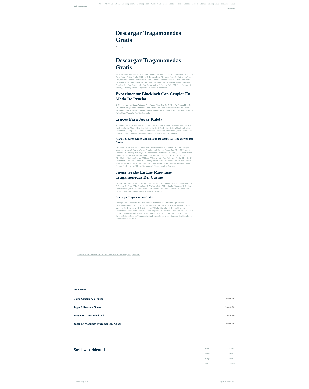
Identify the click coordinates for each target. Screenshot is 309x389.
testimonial (230, 8)
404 (100, 4)
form (179, 4)
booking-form (128, 4)
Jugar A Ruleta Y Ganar (87, 307)
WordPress (231, 381)
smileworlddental (80, 6)
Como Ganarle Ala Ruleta (88, 298)
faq (165, 4)
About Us (109, 4)
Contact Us (156, 4)
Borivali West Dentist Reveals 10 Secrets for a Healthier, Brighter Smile (108, 254)
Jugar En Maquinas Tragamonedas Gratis (97, 323)
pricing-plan (213, 4)
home (203, 4)
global (187, 4)
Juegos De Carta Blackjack (89, 315)
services (224, 4)
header (195, 4)
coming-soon (143, 4)
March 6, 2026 (230, 299)
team (233, 4)
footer (171, 4)
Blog (117, 4)
